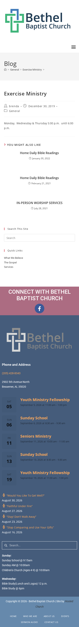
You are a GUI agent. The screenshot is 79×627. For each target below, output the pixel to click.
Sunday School (34, 417)
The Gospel (10, 262)
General (14, 111)
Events (65, 616)
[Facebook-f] (39, 308)
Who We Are (30, 616)
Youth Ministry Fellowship (45, 399)
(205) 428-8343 (11, 373)
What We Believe (13, 258)
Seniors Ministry (35, 436)
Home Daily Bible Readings (39, 153)
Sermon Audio (29, 622)
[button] (73, 47)
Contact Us (51, 622)
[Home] (5, 69)
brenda (14, 106)
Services (8, 267)
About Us (49, 616)
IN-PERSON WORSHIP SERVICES (39, 203)
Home (13, 616)
